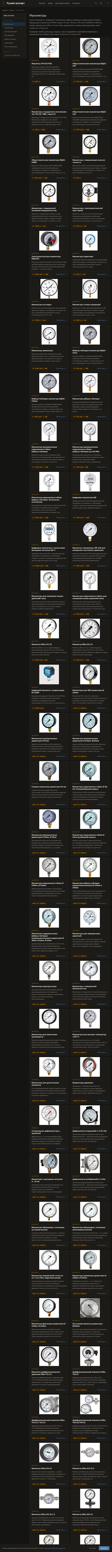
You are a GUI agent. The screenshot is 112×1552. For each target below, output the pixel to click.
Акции (50, 3)
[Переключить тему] (107, 3)
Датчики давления (10, 32)
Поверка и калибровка (12, 55)
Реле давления (9, 35)
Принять (104, 1548)
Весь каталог (9, 16)
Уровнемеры (8, 43)
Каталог (42, 3)
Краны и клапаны (10, 39)
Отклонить (92, 1548)
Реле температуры (10, 47)
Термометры (8, 28)
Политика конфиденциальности (54, 1548)
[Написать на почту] (101, 3)
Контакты (76, 3)
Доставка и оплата (62, 3)
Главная (4, 10)
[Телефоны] (96, 3)
